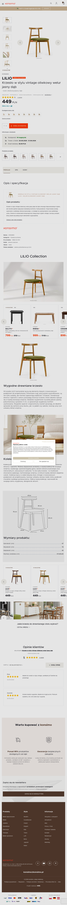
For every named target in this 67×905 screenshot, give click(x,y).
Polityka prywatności (48, 441)
